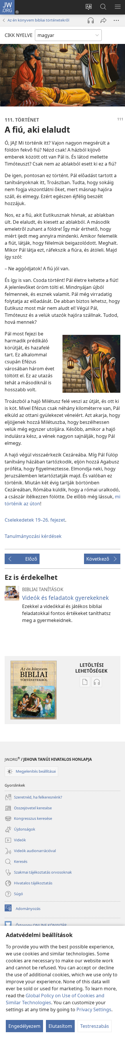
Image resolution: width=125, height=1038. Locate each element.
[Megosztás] (103, 20)
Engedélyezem (24, 1026)
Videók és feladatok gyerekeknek (65, 598)
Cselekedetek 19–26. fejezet (35, 520)
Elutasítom (60, 1026)
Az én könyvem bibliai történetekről (38, 20)
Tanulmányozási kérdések (33, 536)
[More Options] (116, 20)
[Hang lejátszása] (90, 20)
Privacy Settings (93, 1009)
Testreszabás (94, 1026)
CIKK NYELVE (19, 35)
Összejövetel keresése (28, 808)
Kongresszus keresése (28, 819)
